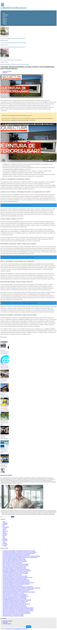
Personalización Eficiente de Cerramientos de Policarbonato (16, 580)
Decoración (5, 15)
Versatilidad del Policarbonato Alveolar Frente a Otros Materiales (17, 600)
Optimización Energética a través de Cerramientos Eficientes (16, 584)
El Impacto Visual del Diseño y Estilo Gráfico (12, 574)
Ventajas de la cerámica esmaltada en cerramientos (14, 605)
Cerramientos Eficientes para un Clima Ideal (12, 585)
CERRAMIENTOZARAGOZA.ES (13, 7)
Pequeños (5, 543)
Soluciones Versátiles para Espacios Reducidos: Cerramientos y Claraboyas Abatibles (14, 64)
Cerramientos (5, 14)
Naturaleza (5, 540)
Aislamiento (5, 523)
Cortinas (4, 528)
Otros (4, 541)
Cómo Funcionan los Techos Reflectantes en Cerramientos (16, 564)
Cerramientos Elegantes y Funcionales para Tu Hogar (14, 568)
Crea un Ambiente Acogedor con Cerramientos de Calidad (15, 565)
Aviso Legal (5, 622)
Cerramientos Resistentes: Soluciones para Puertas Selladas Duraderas (18, 608)
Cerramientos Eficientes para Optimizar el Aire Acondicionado (10, 60)
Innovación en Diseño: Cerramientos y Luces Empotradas (15, 573)
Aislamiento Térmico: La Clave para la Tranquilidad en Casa (15, 596)
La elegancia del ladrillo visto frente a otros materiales (14, 598)
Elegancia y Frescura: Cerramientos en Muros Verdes (14, 566)
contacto (5, 23)
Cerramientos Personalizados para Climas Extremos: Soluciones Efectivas (12, 47)
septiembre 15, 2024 (7, 71)
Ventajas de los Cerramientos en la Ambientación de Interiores (16, 604)
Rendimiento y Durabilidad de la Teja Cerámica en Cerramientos (17, 570)
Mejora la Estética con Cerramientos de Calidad (13, 614)
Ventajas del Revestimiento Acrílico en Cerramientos (14, 602)
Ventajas (5, 545)
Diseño (4, 532)
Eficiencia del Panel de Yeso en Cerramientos (12, 562)
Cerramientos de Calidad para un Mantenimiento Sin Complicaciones (18, 586)
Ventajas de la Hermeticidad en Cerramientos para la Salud (16, 590)
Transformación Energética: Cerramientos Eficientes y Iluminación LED (18, 589)
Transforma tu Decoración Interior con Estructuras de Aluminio (16, 613)
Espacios (4, 19)
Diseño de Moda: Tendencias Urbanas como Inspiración (15, 561)
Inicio (4, 13)
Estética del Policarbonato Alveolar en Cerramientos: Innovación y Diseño (19, 592)
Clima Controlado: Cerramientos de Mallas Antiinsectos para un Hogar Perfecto (20, 557)
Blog (28, 627)
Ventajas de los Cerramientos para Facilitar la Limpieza (15, 578)
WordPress (8, 629)
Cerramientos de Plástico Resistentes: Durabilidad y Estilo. (15, 601)
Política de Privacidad (7, 621)
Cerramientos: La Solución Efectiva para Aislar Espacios (15, 606)
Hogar (4, 537)
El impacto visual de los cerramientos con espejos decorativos (16, 581)
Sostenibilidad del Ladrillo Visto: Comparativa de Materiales (15, 572)
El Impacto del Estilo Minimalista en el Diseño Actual (14, 558)
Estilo (4, 536)
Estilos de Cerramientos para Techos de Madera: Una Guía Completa (18, 609)
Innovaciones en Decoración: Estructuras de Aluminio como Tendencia (18, 610)
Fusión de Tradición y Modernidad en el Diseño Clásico (14, 560)
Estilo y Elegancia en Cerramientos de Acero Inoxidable (15, 594)
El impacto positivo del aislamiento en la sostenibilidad (14, 597)
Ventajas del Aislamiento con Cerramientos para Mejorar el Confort (17, 577)
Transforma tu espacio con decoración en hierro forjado (15, 576)
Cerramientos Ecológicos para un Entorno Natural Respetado (16, 569)
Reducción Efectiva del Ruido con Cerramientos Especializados (16, 612)
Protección (5, 544)
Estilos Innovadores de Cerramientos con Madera (13, 593)
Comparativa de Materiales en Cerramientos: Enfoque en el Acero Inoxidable (13, 42)
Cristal (4, 17)
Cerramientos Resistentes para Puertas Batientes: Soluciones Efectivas (18, 582)
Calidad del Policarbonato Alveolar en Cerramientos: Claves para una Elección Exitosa (21, 588)
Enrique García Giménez (6, 475)
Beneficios (5, 524)
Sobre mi (4, 22)
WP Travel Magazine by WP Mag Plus (19, 629)
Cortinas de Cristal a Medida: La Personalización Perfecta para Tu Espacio (12, 38)
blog (4, 525)
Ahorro (4, 521)
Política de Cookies (7, 623)
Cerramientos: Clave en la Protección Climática (13, 615)
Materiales (5, 21)
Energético (5, 18)
